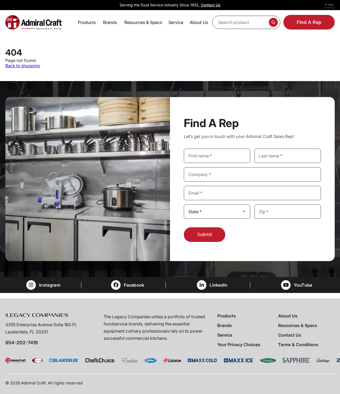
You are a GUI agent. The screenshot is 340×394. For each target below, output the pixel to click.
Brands (224, 325)
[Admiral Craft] (33, 22)
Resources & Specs (297, 325)
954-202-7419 (21, 342)
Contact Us (210, 5)
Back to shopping (22, 65)
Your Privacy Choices (238, 344)
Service (224, 335)
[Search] (273, 22)
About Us (288, 315)
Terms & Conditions (298, 344)
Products (226, 315)
